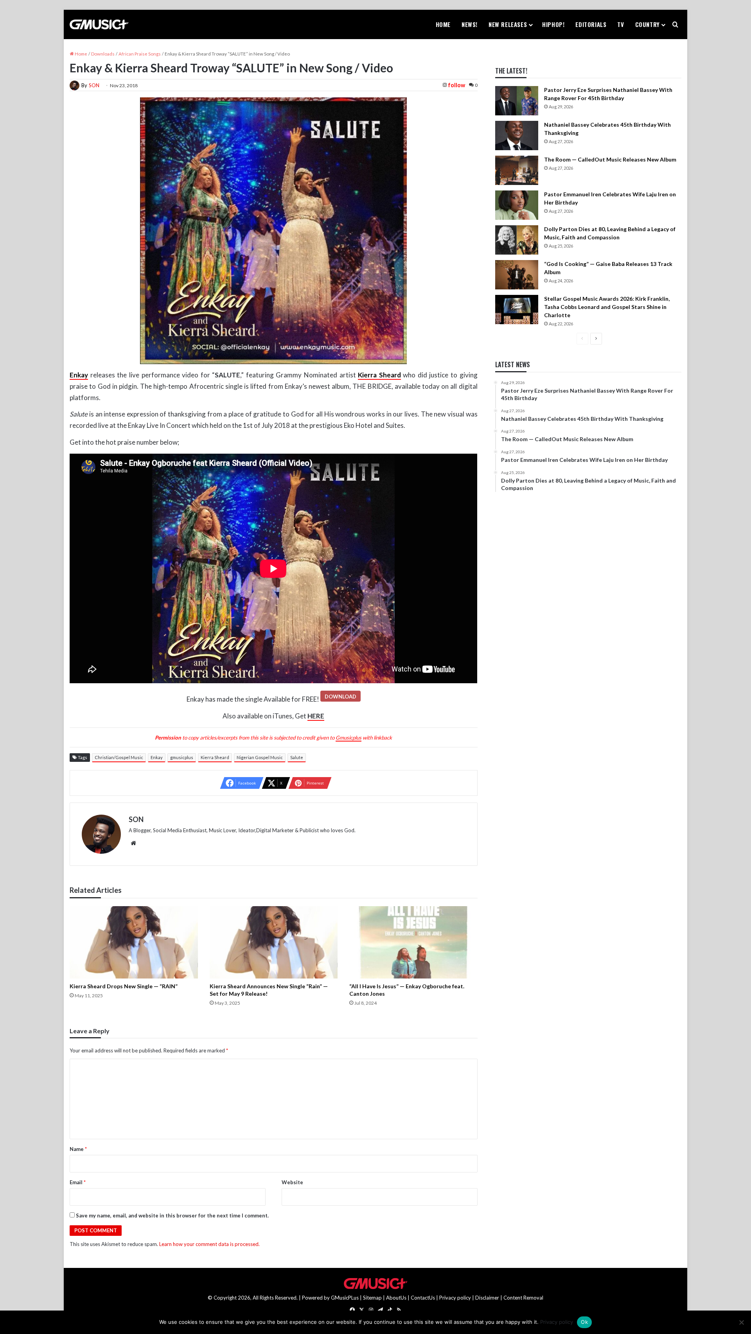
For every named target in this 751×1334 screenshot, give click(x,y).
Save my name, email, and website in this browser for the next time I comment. (172, 1215)
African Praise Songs (140, 53)
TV (620, 24)
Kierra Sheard (379, 375)
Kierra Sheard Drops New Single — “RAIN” (124, 986)
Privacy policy (455, 1298)
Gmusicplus (348, 737)
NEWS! (470, 24)
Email (78, 1182)
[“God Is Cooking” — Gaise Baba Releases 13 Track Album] (516, 274)
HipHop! (553, 24)
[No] (741, 1322)
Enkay (157, 757)
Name (78, 1149)
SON (94, 85)
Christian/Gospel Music (119, 757)
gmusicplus (181, 757)
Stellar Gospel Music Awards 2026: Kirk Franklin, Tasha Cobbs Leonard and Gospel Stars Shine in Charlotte (607, 306)
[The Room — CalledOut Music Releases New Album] (516, 170)
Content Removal (523, 1298)
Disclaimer (487, 1298)
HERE (315, 716)
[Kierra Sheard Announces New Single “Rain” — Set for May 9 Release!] (274, 942)
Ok (584, 1322)
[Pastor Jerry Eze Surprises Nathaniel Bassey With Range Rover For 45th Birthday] (516, 100)
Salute (296, 757)
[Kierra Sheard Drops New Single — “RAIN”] (134, 942)
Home (443, 24)
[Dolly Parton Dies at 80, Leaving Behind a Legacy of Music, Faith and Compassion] (516, 240)
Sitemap (372, 1298)
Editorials (590, 24)
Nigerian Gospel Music (260, 757)
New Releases (508, 24)
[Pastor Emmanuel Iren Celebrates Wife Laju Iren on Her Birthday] (516, 205)
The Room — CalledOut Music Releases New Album (610, 159)
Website (292, 1182)
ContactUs (423, 1298)
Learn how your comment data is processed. (209, 1244)
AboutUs (396, 1298)
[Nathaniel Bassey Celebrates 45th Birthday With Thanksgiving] (516, 135)
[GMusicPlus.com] (99, 25)
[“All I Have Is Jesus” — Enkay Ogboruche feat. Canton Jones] (413, 942)
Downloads (103, 53)
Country (647, 24)
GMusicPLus (345, 1298)
